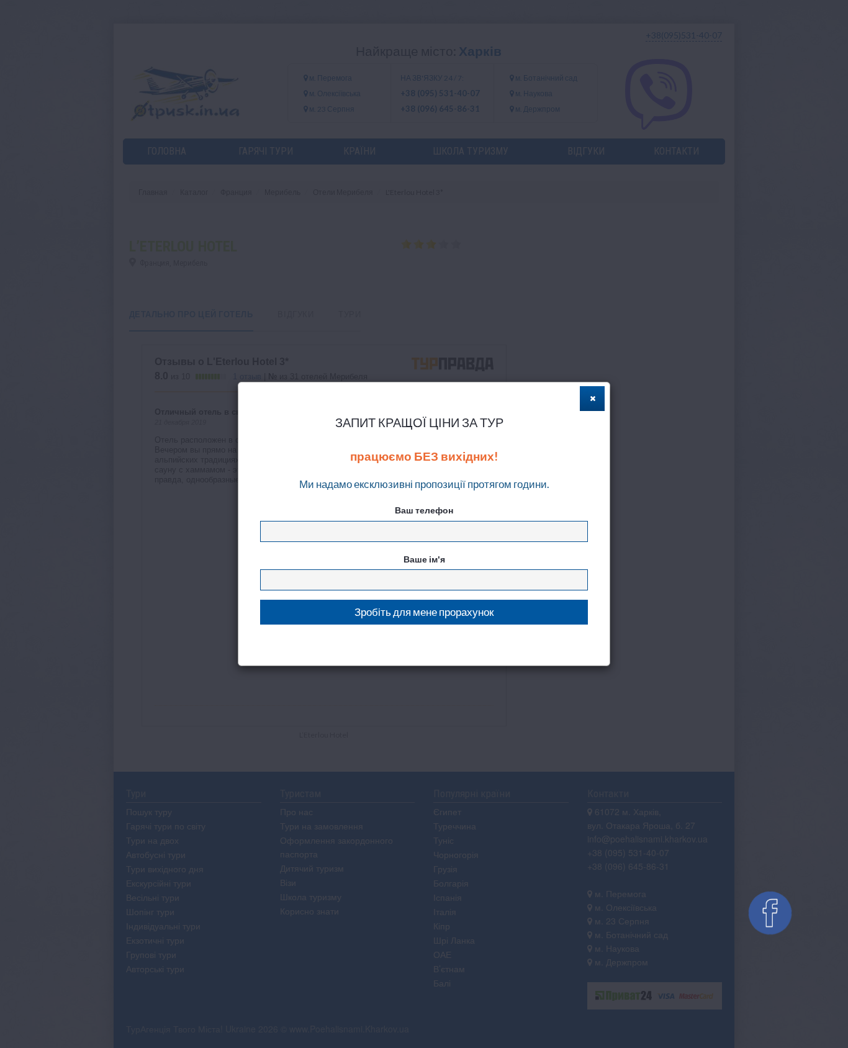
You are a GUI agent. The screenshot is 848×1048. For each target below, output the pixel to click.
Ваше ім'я (424, 559)
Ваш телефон (424, 510)
